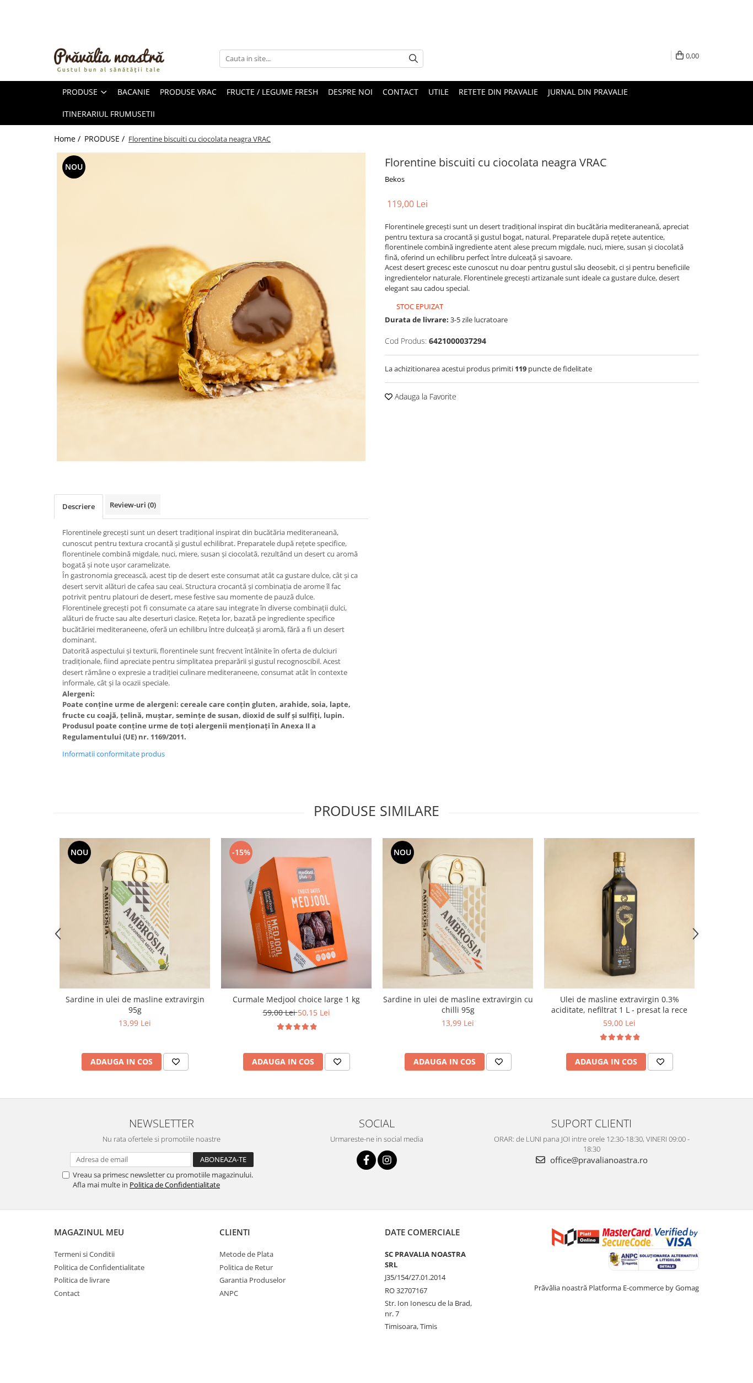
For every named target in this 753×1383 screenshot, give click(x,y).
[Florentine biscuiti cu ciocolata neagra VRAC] (211, 307)
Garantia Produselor (252, 1280)
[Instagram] (387, 1160)
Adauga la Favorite (424, 396)
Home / (68, 138)
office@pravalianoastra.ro (598, 1159)
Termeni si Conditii (84, 1254)
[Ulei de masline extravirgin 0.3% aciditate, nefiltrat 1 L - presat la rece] (619, 913)
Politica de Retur (246, 1267)
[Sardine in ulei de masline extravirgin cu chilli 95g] (458, 913)
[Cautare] (413, 59)
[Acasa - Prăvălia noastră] (109, 58)
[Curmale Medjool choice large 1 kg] (296, 913)
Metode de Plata (246, 1254)
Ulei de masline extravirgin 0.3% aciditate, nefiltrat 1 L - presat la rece (619, 1004)
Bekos (395, 179)
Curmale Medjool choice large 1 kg (296, 999)
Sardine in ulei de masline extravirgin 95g (135, 1004)
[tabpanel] (211, 307)
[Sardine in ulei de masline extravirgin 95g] (135, 913)
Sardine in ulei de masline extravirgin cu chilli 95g (458, 1004)
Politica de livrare (82, 1280)
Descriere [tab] (78, 506)
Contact (67, 1293)
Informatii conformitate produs (113, 754)
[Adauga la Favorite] (176, 1062)
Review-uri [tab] (133, 505)
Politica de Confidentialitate (175, 1185)
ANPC (228, 1293)
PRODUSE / (105, 138)
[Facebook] (366, 1160)
